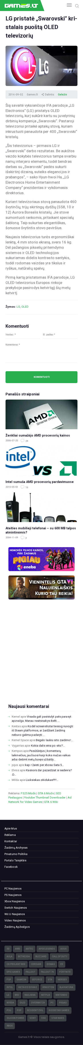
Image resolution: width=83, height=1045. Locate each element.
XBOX (10, 1026)
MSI (17, 995)
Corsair (36, 964)
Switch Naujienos (15, 907)
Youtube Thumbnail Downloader (45, 797)
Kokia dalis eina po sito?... (48, 745)
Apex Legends (47, 949)
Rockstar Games (59, 1010)
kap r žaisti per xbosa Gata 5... (44, 765)
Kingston (48, 987)
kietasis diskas (27, 987)
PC (52, 1002)
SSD (43, 1018)
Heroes (62, 979)
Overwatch (38, 1002)
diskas (51, 964)
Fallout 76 (47, 972)
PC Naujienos (12, 888)
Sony (32, 1018)
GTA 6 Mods (46, 793)
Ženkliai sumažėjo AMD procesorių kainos (38, 435)
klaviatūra (66, 987)
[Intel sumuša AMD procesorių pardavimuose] (41, 461)
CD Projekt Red (16, 964)
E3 (61, 964)
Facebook (11, 866)
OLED (25, 306)
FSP (9, 979)
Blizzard (40, 956)
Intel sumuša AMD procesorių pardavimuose (40, 482)
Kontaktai (10, 841)
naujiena (30, 995)
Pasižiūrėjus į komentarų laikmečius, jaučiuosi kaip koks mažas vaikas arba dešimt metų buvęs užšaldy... (41, 755)
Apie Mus (10, 828)
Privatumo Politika (15, 854)
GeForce (37, 979)
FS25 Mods (28, 793)
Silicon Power (15, 1018)
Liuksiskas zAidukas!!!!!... (42, 780)
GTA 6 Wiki (51, 802)
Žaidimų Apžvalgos (17, 926)
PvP (19, 1010)
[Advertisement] (41, 659)
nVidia (10, 1002)
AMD (17, 949)
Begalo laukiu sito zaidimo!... (54, 740)
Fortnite (65, 972)
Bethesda (24, 956)
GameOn (21, 979)
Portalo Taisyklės (15, 860)
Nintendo (61, 995)
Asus (63, 949)
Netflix (45, 995)
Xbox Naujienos (14, 901)
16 (26, 487)
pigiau (63, 1002)
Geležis (62, 94)
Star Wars (57, 1018)
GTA (50, 979)
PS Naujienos (12, 895)
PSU (9, 1010)
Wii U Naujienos (14, 914)
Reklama (10, 835)
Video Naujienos (15, 920)
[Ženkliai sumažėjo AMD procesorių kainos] (41, 414)
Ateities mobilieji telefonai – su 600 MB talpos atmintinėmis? (41, 530)
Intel (10, 987)
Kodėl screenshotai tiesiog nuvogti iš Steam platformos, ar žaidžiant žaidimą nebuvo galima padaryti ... (42, 730)
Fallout (30, 972)
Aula (9, 956)
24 (26, 441)
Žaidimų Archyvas (16, 847)
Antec (29, 949)
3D (8, 949)
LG (18, 306)
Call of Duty (59, 956)
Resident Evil (35, 1010)
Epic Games (13, 972)
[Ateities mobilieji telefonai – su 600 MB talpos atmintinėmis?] (41, 507)
